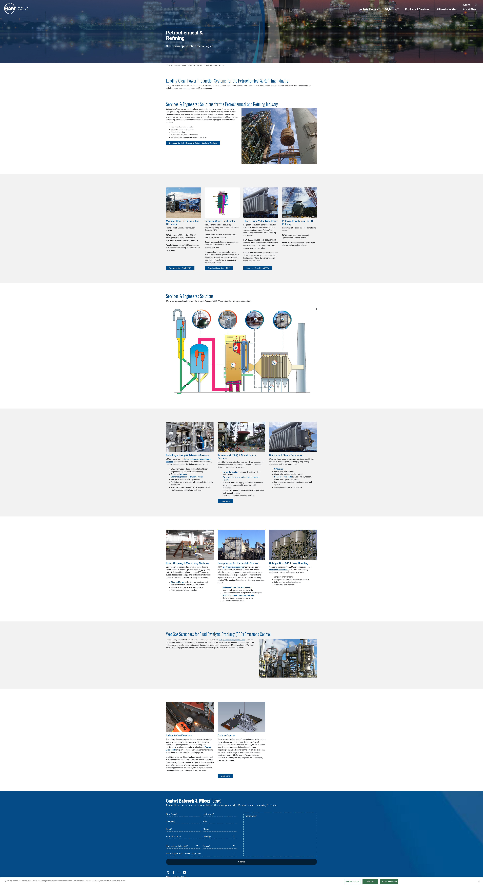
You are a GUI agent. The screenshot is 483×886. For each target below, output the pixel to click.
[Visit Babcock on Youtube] (184, 872)
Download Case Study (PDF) (180, 268)
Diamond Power (178, 582)
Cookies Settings (352, 881)
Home (168, 876)
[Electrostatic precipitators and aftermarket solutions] (282, 319)
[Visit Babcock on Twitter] (167, 872)
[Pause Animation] (316, 309)
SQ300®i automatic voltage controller (238, 595)
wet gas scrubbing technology (232, 640)
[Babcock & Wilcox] (16, 9)
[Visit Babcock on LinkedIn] (179, 872)
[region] (241, 881)
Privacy (176, 876)
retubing (183, 474)
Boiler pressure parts (283, 477)
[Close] (479, 881)
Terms (183, 876)
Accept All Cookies (389, 881)
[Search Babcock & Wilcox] (476, 5)
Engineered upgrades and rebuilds (237, 587)
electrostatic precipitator (233, 567)
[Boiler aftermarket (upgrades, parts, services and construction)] (201, 319)
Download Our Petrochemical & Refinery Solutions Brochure (193, 143)
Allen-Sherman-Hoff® (278, 570)
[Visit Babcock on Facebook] (173, 872)
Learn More (225, 501)
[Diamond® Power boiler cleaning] (228, 319)
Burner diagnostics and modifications (187, 477)
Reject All (370, 881)
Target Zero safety (230, 472)
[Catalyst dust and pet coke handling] (255, 319)
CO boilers (278, 469)
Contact (467, 5)
